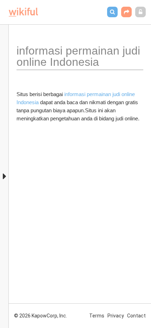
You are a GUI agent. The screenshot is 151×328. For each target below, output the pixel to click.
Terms (96, 315)
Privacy (115, 315)
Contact (136, 315)
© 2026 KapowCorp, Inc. (40, 315)
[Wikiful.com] (23, 12)
